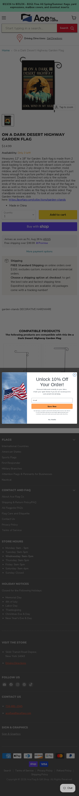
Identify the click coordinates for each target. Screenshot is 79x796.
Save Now (52, 406)
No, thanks (52, 419)
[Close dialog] (74, 374)
